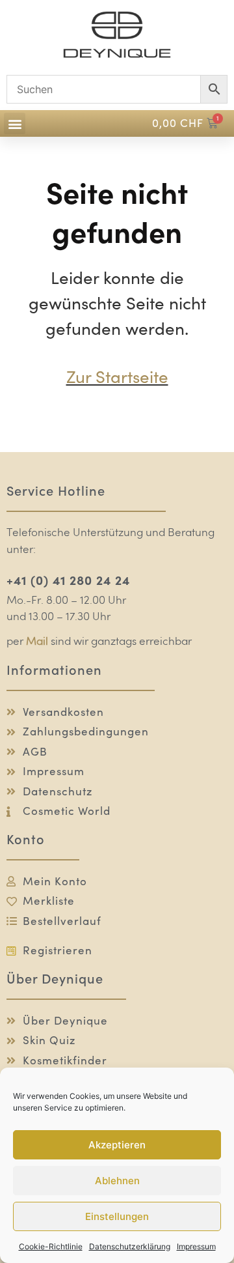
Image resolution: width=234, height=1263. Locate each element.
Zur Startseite (117, 377)
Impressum (196, 1246)
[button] (14, 123)
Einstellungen (117, 1216)
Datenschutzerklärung (129, 1246)
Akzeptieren (117, 1145)
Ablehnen (117, 1180)
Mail (37, 641)
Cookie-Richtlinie (51, 1246)
